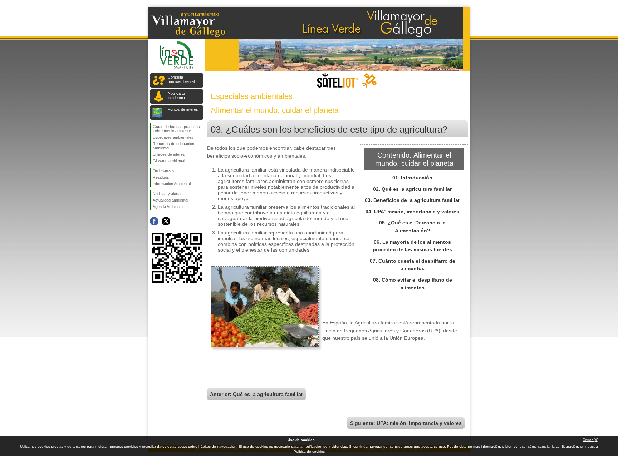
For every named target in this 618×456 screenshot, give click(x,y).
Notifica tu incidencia (176, 95)
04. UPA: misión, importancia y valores (412, 211)
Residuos (161, 177)
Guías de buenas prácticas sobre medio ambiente (176, 128)
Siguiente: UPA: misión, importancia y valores (406, 423)
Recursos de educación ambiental (173, 146)
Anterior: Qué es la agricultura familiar (256, 394)
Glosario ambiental (169, 161)
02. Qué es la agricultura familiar (412, 189)
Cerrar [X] (590, 440)
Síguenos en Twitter (166, 221)
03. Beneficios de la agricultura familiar (412, 200)
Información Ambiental (172, 184)
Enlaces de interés (169, 154)
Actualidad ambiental (170, 200)
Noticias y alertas (168, 194)
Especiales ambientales (173, 137)
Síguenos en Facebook (154, 221)
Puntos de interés (183, 109)
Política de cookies (309, 451)
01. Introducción (412, 177)
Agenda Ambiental (168, 206)
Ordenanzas (164, 171)
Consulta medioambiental (181, 79)
